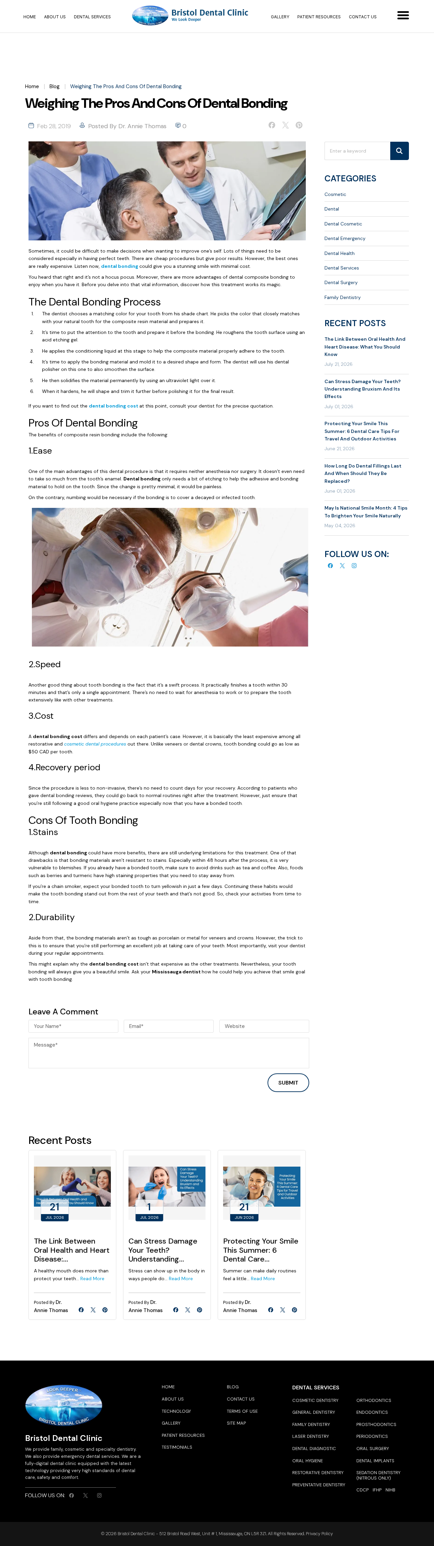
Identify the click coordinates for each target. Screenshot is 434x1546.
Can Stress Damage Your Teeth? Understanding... (163, 1250)
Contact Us (363, 16)
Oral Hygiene (307, 1461)
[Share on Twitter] (285, 127)
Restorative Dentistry (317, 1472)
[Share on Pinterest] (299, 127)
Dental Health (339, 253)
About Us (55, 16)
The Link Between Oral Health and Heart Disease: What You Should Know (365, 346)
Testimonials (177, 1447)
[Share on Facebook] (272, 127)
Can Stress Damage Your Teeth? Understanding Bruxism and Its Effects (362, 389)
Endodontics (372, 1412)
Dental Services (92, 16)
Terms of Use (242, 1411)
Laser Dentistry (310, 1436)
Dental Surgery (341, 282)
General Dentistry (313, 1412)
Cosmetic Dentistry (315, 1400)
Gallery (280, 16)
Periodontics (372, 1436)
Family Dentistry (342, 297)
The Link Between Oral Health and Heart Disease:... (72, 1250)
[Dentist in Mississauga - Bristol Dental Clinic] (191, 16)
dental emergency (345, 238)
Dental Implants (375, 1461)
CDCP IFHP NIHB (375, 1490)
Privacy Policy (319, 1534)
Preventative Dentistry (318, 1485)
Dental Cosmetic (343, 224)
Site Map (236, 1423)
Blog (55, 86)
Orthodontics (373, 1400)
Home (29, 16)
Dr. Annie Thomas (142, 126)
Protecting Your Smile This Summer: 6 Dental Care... (260, 1250)
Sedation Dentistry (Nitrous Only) (378, 1475)
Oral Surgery (372, 1448)
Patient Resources (319, 16)
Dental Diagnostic (314, 1448)
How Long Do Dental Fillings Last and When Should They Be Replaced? (362, 473)
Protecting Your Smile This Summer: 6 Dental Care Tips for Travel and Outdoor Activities (361, 431)
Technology (176, 1411)
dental (331, 209)
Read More (92, 1278)
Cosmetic (335, 194)
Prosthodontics (376, 1424)
